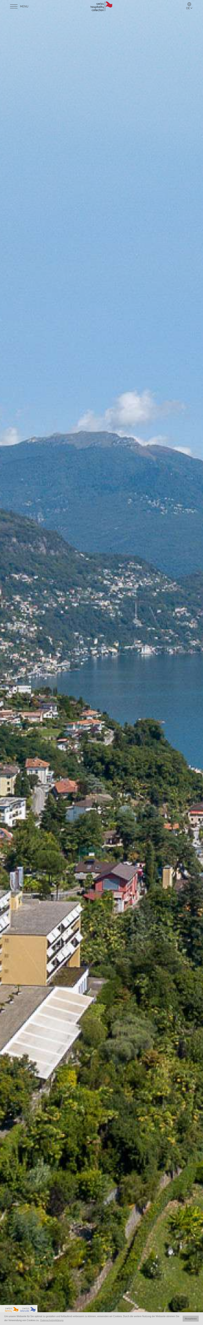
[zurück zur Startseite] (101, 7)
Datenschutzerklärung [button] (51, 1320)
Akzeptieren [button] (191, 1318)
